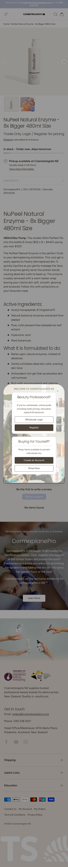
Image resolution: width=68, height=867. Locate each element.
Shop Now (34, 468)
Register (34, 427)
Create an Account (34, 460)
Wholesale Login (34, 419)
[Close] (57, 391)
